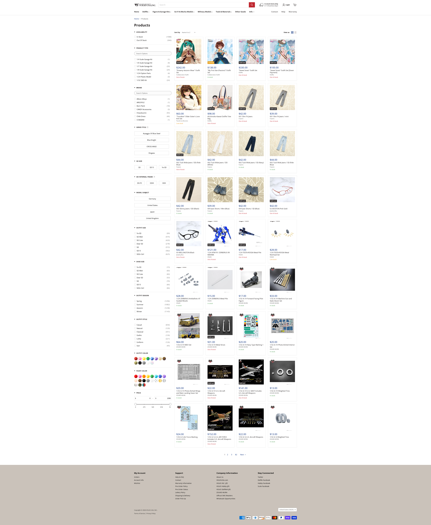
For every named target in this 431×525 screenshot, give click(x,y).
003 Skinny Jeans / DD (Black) (187, 208)
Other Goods (240, 12)
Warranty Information (183, 483)
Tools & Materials (223, 12)
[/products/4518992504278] (282, 279)
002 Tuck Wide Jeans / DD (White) (218, 163)
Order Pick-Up (180, 499)
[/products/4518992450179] (220, 143)
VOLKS (210, 257)
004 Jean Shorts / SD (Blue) (249, 208)
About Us (220, 477)
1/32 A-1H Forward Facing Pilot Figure (251, 299)
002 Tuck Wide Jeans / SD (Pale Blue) (282, 163)
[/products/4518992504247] (282, 325)
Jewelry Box (273, 211)
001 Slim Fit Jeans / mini (279, 116)
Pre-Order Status (181, 489)
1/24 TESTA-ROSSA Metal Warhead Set (279, 253)
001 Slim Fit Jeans (245, 116)
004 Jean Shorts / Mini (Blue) (218, 208)
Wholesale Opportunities (226, 499)
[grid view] (292, 32)
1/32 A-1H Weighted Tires (280, 391)
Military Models (205, 12)
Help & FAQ (179, 477)
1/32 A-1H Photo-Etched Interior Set (282, 346)
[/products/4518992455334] (188, 97)
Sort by (177, 32)
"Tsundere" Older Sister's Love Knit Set (188, 117)
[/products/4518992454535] (220, 189)
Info (251, 12)
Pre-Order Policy (181, 486)
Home (136, 12)
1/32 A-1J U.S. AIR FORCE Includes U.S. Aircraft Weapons (219, 438)
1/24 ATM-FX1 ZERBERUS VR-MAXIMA (219, 253)
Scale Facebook (263, 486)
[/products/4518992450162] (282, 143)
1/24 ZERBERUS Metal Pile (218, 298)
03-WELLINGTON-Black (185, 252)
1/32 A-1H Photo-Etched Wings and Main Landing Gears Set (188, 392)
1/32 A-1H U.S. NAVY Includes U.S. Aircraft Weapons (250, 392)
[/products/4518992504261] (188, 371)
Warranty (293, 12)
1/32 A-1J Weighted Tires (279, 437)
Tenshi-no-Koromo (182, 121)
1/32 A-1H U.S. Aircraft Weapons (216, 392)
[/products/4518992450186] (251, 143)
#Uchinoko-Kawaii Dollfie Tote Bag (219, 117)
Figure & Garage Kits (161, 12)
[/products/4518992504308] (251, 279)
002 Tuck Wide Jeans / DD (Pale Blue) (188, 163)
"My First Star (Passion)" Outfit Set (219, 71)
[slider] (135, 404)
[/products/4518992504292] (251, 325)
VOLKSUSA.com (222, 480)
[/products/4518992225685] (282, 233)
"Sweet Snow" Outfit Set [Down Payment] (282, 71)
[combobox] (203, 4)
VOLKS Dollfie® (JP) (224, 489)
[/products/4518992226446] (220, 279)
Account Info (139, 480)
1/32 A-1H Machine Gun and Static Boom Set (281, 299)
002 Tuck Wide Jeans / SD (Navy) (251, 162)
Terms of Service (139, 513)
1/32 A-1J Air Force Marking (187, 437)
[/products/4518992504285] (188, 325)
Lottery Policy (180, 492)
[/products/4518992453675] (188, 189)
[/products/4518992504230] (282, 371)
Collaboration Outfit (182, 75)
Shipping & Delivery (182, 495)
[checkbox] (154, 36)
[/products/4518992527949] (282, 418)
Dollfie (145, 12)
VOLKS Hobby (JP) (223, 486)
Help (283, 12)
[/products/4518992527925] (251, 418)
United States (286, 510)
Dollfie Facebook (264, 480)
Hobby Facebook (264, 483)
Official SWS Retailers (225, 495)
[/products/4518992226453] (188, 279)
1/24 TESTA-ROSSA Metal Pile (250, 252)
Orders (136, 477)
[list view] (295, 32)
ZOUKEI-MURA (243, 303)
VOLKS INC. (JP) (222, 483)
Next (242, 454)
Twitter (260, 477)
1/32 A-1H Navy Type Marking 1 (251, 345)
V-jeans (241, 119)
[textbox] (153, 53)
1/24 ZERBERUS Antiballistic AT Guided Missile (188, 299)
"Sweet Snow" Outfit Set (248, 70)
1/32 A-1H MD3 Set (183, 345)
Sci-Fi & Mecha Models (184, 12)
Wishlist (137, 483)
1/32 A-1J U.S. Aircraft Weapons (251, 437)
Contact (274, 12)
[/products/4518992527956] (188, 418)
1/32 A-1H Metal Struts (216, 345)
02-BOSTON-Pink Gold (278, 208)
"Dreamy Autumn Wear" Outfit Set (188, 71)
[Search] (252, 4)
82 (236, 454)
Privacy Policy (151, 513)
